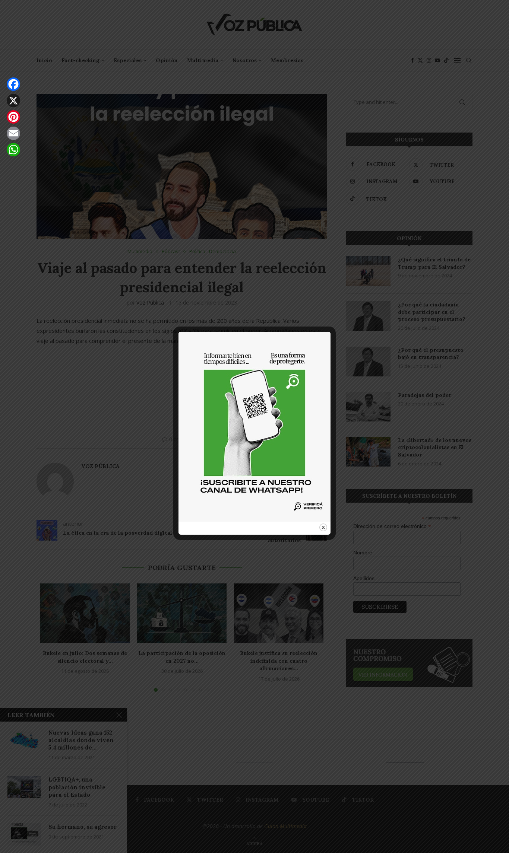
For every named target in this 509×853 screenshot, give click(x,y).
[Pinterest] (13, 117)
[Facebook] (13, 84)
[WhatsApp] (13, 149)
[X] (13, 100)
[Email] (13, 133)
